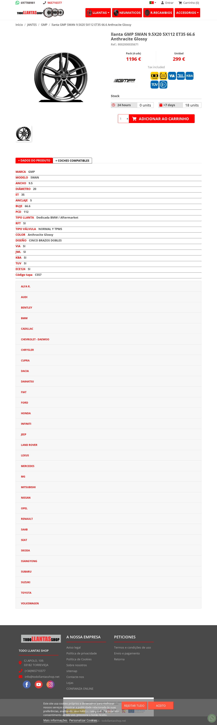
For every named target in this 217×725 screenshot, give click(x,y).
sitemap (71, 671)
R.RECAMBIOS (161, 12)
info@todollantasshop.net (42, 677)
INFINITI (26, 424)
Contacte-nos (75, 677)
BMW (24, 318)
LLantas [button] (100, 12)
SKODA (25, 550)
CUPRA (25, 360)
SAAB (24, 529)
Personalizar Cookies (83, 720)
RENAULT (27, 519)
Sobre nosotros (76, 665)
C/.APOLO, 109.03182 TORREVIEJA (36, 663)
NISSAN (26, 497)
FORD (24, 402)
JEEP (23, 434)
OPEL (24, 508)
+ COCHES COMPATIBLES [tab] (72, 160)
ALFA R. (26, 286)
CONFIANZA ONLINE (79, 689)
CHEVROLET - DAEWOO (35, 339)
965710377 (54, 3)
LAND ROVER (29, 445)
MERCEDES (27, 466)
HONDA (26, 413)
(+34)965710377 (35, 671)
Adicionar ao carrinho (164, 118)
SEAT (24, 540)
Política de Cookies (79, 659)
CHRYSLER (27, 350)
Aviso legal (73, 647)
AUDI (24, 297)
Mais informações (55, 720)
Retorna (119, 659)
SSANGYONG (29, 561)
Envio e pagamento (127, 653)
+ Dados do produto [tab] (34, 160)
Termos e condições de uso (132, 647)
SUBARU (26, 571)
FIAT (23, 392)
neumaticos (130, 12)
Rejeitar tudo (134, 706)
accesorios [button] (186, 12)
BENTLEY (26, 307)
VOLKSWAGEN (30, 603)
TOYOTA (26, 592)
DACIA (25, 371)
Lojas (69, 683)
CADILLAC (27, 328)
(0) (191, 3)
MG (23, 476)
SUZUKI (25, 582)
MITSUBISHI (28, 487)
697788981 (28, 3)
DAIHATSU (27, 381)
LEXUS (25, 455)
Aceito (161, 706)
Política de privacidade (81, 653)
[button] (153, 2)
